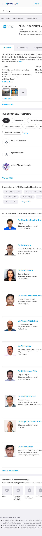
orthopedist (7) (11, 202)
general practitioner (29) (34, 192)
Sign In (37, 3)
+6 (23, 92)
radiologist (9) (27, 197)
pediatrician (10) (11, 197)
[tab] (7, 48)
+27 (25, 202)
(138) (22, 48)
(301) (7, 178)
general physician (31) (13, 192)
